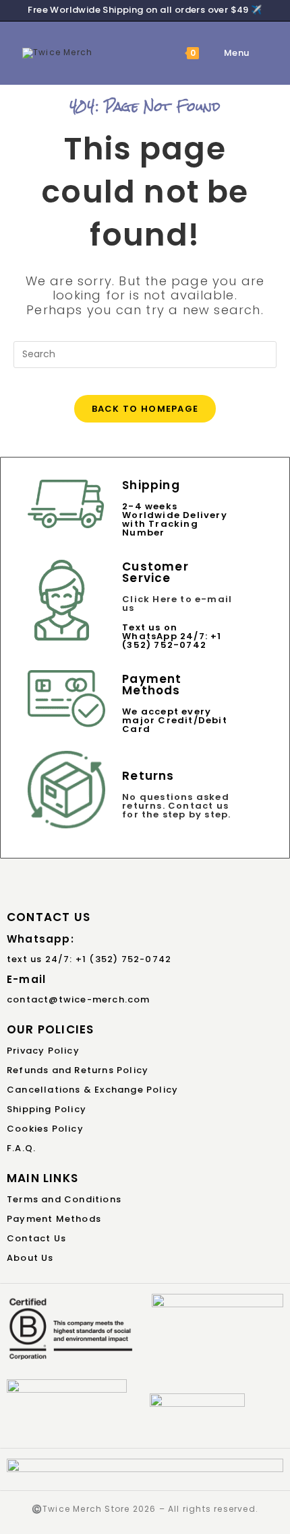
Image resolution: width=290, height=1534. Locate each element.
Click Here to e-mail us (177, 603)
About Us (30, 1257)
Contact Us (36, 1238)
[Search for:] (259, 52)
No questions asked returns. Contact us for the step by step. (176, 806)
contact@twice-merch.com (78, 999)
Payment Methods (54, 1218)
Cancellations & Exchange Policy (92, 1089)
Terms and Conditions (64, 1199)
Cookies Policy (45, 1128)
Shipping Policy (46, 1109)
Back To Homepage (145, 408)
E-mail (26, 979)
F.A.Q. (21, 1148)
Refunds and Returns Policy (77, 1070)
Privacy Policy (43, 1050)
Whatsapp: (40, 939)
